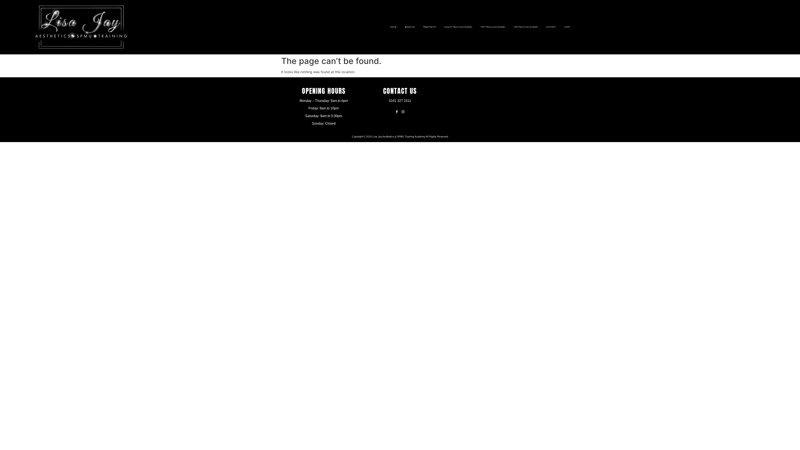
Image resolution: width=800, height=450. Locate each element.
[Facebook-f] (396, 111)
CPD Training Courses (526, 27)
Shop (567, 27)
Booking (410, 27)
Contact (551, 27)
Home (393, 27)
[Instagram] (403, 111)
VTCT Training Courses (492, 27)
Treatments (429, 27)
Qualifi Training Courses (458, 27)
